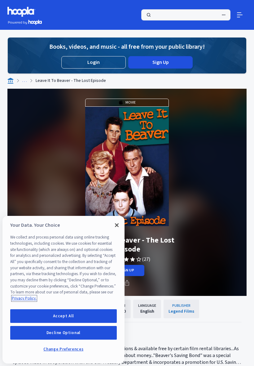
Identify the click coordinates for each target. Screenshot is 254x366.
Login (93, 62)
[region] (63, 290)
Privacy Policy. (24, 298)
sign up (127, 270)
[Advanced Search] (223, 15)
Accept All (63, 316)
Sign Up (160, 62)
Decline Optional (63, 333)
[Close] (117, 225)
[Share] (127, 283)
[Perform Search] (185, 14)
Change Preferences (63, 349)
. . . (24, 81)
